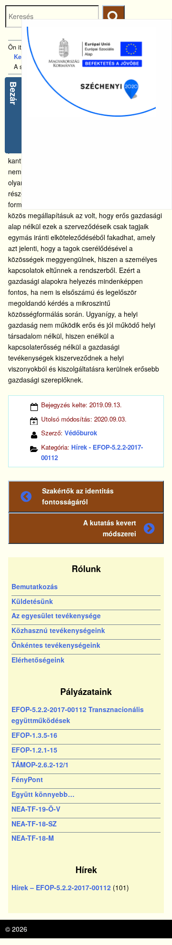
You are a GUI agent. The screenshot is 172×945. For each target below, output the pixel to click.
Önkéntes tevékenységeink (55, 645)
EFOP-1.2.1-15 (34, 749)
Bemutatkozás (34, 586)
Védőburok (80, 432)
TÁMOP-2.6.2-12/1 (40, 764)
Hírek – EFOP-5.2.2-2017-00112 (61, 887)
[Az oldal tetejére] (147, 920)
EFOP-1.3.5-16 (34, 735)
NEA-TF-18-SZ (34, 823)
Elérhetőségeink (37, 659)
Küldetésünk (32, 601)
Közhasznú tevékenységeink (58, 630)
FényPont (27, 779)
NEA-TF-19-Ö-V (35, 809)
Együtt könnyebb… (43, 794)
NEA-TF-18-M (32, 838)
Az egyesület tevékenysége (56, 615)
